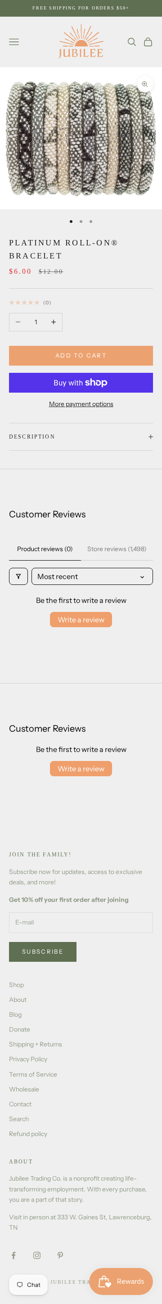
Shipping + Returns (35, 1044)
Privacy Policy (28, 1059)
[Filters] (18, 576)
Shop (16, 985)
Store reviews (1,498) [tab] (117, 549)
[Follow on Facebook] (13, 1255)
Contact (20, 1104)
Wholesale (24, 1089)
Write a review (81, 619)
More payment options (81, 404)
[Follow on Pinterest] (60, 1255)
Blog (15, 1014)
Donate (19, 1029)
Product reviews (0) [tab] (45, 549)
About (18, 1000)
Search (19, 1119)
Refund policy (28, 1134)
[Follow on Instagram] (36, 1255)
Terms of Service (33, 1074)
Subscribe (42, 951)
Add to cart (81, 355)
